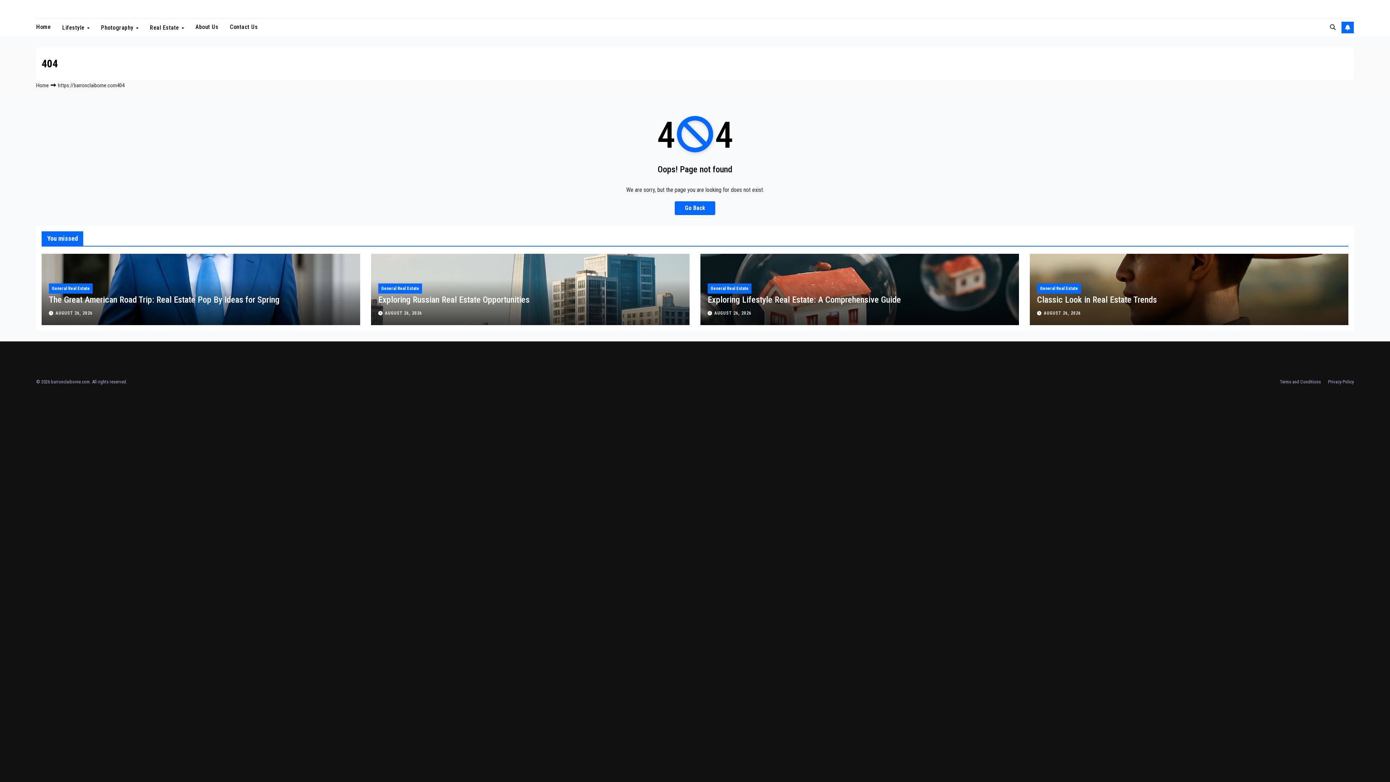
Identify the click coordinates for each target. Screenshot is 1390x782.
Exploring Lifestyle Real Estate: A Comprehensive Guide (804, 300)
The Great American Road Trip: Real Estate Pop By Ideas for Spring (164, 300)
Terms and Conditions (1300, 381)
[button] (1333, 27)
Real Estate (165, 27)
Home (43, 27)
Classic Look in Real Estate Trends (1097, 300)
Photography (118, 27)
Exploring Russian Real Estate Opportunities (454, 300)
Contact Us (244, 27)
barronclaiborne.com (70, 381)
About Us (206, 27)
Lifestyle (74, 27)
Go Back (695, 208)
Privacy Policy (1341, 381)
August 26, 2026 (74, 313)
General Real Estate (71, 288)
